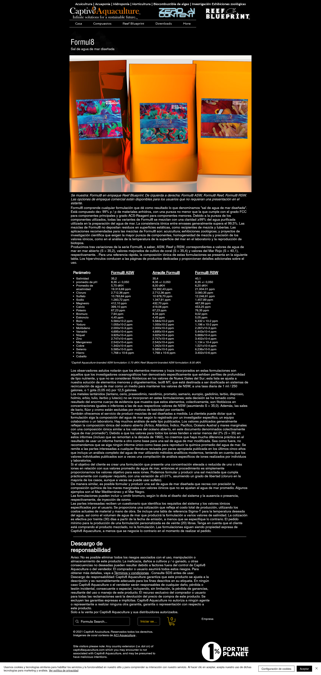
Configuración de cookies (276, 669)
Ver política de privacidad (63, 670)
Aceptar (304, 669)
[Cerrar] (316, 668)
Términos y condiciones (131, 573)
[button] (102, 23)
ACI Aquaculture (124, 635)
